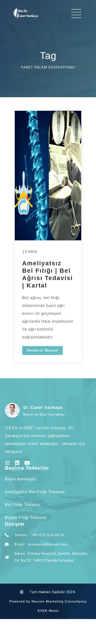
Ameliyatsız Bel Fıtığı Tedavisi (35, 492)
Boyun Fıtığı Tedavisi (26, 517)
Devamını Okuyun (42, 350)
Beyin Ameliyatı (20, 479)
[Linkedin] (17, 463)
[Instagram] (7, 463)
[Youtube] (27, 463)
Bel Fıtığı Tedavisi (23, 505)
